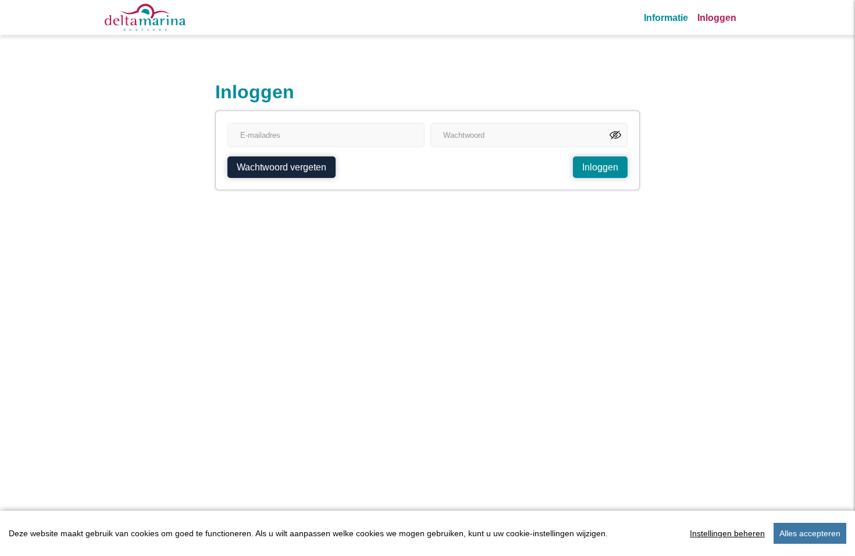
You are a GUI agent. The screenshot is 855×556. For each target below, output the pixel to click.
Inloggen (716, 18)
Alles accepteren (809, 533)
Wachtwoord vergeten (281, 167)
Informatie (666, 18)
